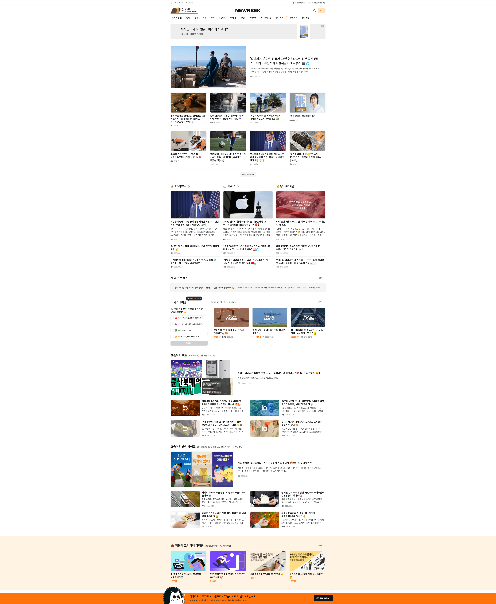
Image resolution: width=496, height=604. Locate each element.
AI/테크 (222, 17)
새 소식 (198, 3)
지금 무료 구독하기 (323, 598)
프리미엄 (175, 17)
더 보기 (319, 278)
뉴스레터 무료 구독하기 (186, 3)
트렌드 (243, 17)
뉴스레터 (293, 17)
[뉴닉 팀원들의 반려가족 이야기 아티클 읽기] (184, 10)
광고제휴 (305, 17)
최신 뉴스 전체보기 (248, 174)
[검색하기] (314, 10)
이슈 (252, 17)
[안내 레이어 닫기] (332, 590)
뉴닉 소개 (173, 3)
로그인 (321, 10)
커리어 (233, 17)
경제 (196, 17)
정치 (188, 17)
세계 (204, 17)
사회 (212, 17)
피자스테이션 (266, 17)
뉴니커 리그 (280, 17)
